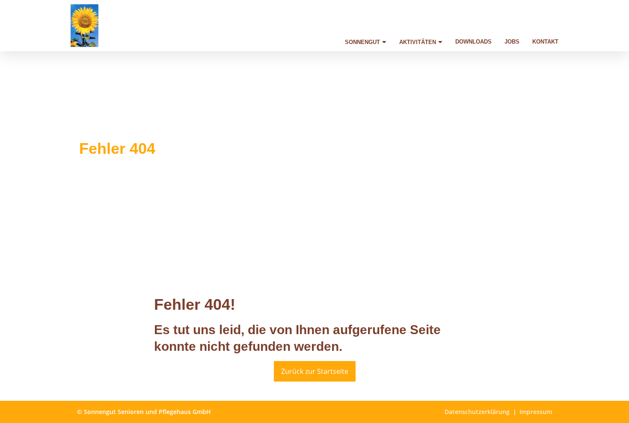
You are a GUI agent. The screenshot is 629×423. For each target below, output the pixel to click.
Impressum (535, 412)
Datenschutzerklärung (477, 412)
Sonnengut (362, 42)
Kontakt (545, 41)
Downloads (473, 41)
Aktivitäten (417, 42)
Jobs (511, 41)
